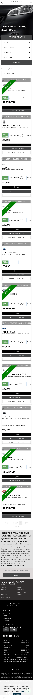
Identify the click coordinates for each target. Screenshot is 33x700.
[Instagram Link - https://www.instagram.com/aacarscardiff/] (13, 629)
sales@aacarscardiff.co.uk (13, 627)
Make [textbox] (6, 42)
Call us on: (12, 565)
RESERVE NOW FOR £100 (17, 152)
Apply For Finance (18, 110)
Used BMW (19, 587)
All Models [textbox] (9, 47)
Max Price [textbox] (8, 57)
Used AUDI (4, 587)
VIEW (17, 107)
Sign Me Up (17, 575)
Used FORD (20, 589)
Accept (17, 694)
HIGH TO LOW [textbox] (9, 74)
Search (16, 62)
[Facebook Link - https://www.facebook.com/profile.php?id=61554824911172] (6, 629)
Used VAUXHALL (6, 597)
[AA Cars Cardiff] (16, 2)
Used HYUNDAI (21, 592)
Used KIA (4, 594)
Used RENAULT (20, 594)
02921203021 (9, 625)
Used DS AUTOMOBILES (5, 590)
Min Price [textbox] (8, 52)
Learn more (24, 691)
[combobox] (16, 42)
